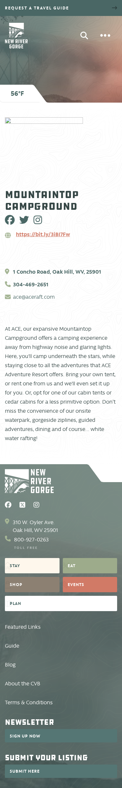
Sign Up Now (25, 735)
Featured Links (23, 627)
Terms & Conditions (29, 702)
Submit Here (25, 771)
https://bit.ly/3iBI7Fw (43, 234)
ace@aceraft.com (34, 297)
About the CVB (22, 684)
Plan (15, 603)
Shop (16, 584)
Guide (12, 646)
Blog (10, 665)
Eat (71, 565)
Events (76, 584)
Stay (15, 565)
